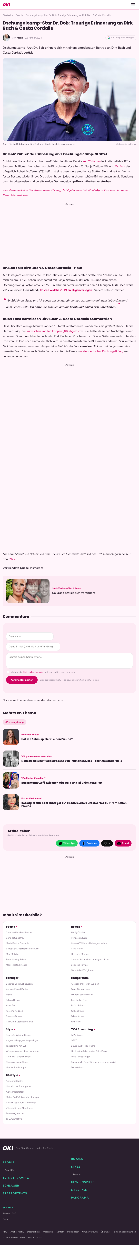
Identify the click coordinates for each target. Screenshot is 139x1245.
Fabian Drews (13, 1000)
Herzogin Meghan (80, 954)
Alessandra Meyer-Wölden (85, 983)
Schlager (12, 978)
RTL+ (11, 559)
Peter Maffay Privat (16, 959)
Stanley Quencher (15, 1113)
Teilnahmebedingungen (124, 1231)
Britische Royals (79, 964)
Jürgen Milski (77, 1010)
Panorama (80, 1198)
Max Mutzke (12, 954)
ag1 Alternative (14, 1118)
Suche (6, 1219)
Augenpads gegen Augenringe (22, 1040)
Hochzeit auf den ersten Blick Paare (89, 1051)
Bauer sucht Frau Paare (83, 1045)
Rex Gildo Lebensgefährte (19, 1021)
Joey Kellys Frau (79, 1000)
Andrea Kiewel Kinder (17, 989)
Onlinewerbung (90, 1231)
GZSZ (74, 1040)
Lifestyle (12, 1075)
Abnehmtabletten (15, 1091)
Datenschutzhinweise (33, 672)
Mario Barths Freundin (17, 943)
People (19, 15)
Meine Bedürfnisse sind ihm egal (22, 1097)
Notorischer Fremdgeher (18, 1086)
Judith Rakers (78, 1005)
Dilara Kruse (77, 1016)
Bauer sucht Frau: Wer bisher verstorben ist (93, 1062)
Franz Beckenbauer (81, 989)
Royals (75, 926)
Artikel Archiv (17, 1231)
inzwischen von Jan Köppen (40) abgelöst (53, 331)
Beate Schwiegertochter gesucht (22, 948)
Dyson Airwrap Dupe (17, 1062)
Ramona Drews (14, 1016)
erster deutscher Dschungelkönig (101, 351)
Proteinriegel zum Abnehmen (21, 1102)
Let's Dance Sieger (80, 1056)
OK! (6, 4)
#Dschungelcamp (14, 722)
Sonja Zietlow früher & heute (66, 588)
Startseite (8, 15)
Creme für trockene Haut (18, 1056)
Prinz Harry (77, 948)
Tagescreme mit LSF (16, 1045)
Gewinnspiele (82, 1182)
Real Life (9, 1170)
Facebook (92, 843)
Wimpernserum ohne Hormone (22, 1051)
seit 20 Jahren (92, 161)
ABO (5, 1231)
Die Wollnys (77, 1067)
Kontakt (60, 1231)
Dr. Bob (120, 166)
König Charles (78, 932)
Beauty (77, 1174)
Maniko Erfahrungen (16, 1067)
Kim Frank (76, 1021)
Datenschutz (33, 1231)
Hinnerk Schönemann (82, 994)
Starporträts (80, 978)
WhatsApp (69, 843)
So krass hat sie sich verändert (73, 593)
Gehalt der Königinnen (82, 970)
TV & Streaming (82, 1029)
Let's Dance (77, 1035)
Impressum (48, 1231)
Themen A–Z (9, 1213)
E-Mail (125, 843)
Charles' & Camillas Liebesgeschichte (90, 959)
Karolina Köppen (14, 1010)
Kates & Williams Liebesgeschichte (89, 943)
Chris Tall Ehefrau (15, 937)
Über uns (105, 1231)
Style (9, 1029)
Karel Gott (11, 1005)
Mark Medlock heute (16, 964)
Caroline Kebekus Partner (19, 932)
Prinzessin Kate (79, 937)
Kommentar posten (22, 680)
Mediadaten (73, 1231)
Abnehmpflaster (14, 1081)
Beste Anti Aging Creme (18, 1035)
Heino (9, 994)
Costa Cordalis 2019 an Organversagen (66, 290)
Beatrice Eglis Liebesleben (19, 983)
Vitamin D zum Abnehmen (19, 1108)
